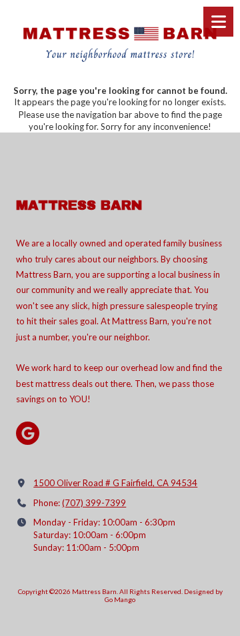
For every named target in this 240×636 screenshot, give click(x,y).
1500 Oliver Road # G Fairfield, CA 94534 (115, 482)
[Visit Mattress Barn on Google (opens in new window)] (27, 433)
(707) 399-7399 (94, 502)
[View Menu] (218, 22)
